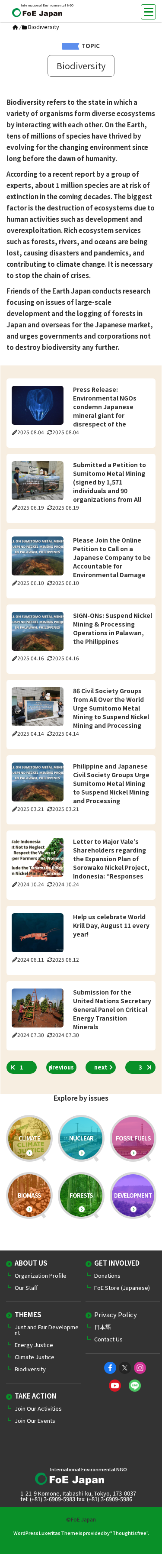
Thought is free (129, 1532)
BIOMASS (29, 1195)
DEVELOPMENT (133, 1195)
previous (61, 1067)
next (101, 1067)
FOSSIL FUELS (133, 1138)
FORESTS (81, 1195)
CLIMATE (29, 1138)
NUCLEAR (81, 1138)
